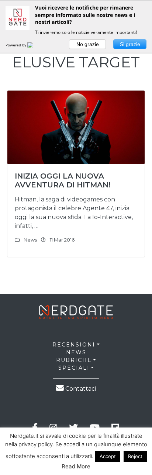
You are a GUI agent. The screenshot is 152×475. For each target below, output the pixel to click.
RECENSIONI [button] (73, 344)
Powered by (16, 45)
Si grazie (130, 44)
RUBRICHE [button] (74, 360)
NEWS (76, 352)
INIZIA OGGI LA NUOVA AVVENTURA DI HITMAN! (62, 180)
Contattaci (80, 388)
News (30, 240)
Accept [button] (108, 456)
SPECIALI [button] (74, 368)
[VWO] (34, 45)
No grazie (87, 44)
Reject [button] (135, 456)
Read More (76, 466)
